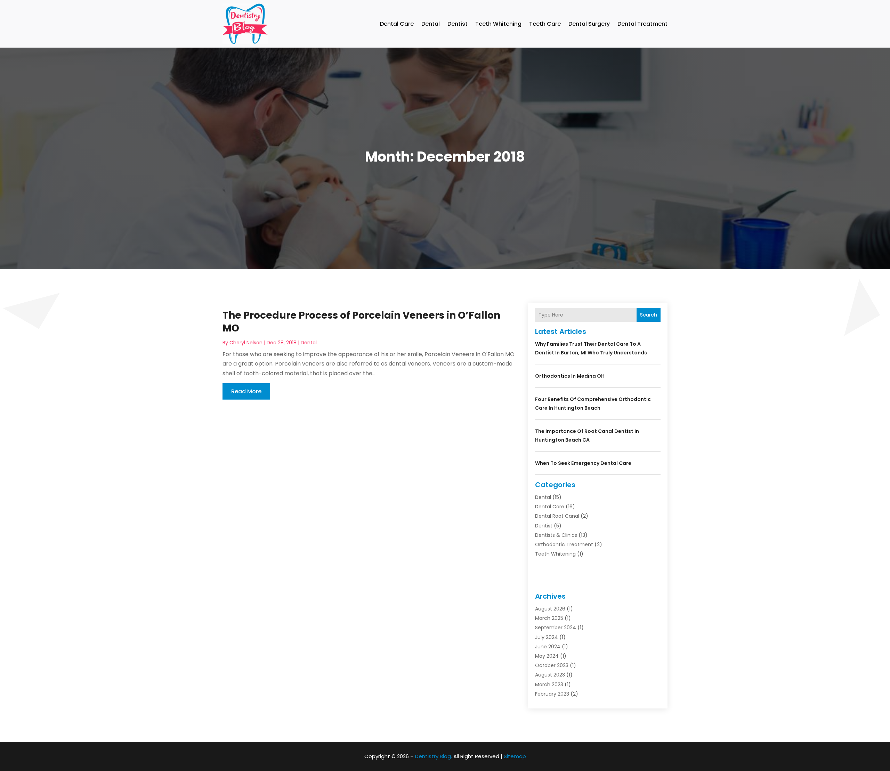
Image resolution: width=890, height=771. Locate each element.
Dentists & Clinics (556, 535)
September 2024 (555, 627)
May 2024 (547, 656)
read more (246, 391)
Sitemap (515, 756)
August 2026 (550, 608)
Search (648, 314)
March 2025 (549, 618)
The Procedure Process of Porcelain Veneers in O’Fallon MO (361, 322)
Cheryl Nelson (245, 342)
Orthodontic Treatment (564, 544)
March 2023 (549, 684)
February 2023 (552, 693)
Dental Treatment (642, 24)
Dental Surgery (589, 24)
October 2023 (551, 665)
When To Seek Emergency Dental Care (583, 463)
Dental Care (397, 24)
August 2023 (550, 674)
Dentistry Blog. (433, 756)
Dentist (457, 24)
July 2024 (546, 637)
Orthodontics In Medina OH (570, 375)
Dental (430, 24)
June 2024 (547, 646)
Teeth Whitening (498, 24)
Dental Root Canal (557, 515)
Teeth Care (545, 24)
